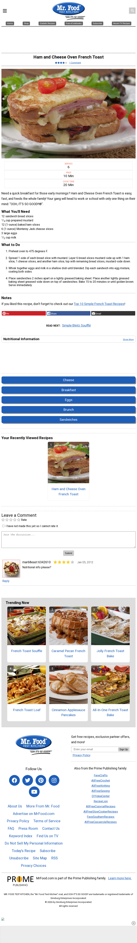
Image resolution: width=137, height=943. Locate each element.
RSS (54, 858)
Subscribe (47, 851)
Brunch (68, 410)
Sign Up (124, 749)
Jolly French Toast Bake (110, 653)
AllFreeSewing (101, 791)
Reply (5, 581)
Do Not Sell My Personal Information (34, 843)
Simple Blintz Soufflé (76, 325)
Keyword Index (20, 836)
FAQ (11, 828)
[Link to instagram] (54, 780)
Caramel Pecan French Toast (68, 653)
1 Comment (75, 62)
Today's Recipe (23, 851)
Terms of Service (46, 821)
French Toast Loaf (26, 710)
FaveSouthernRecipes (100, 817)
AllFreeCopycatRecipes (100, 806)
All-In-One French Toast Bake (110, 712)
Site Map (40, 858)
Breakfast (68, 390)
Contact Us (51, 828)
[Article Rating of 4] (61, 62)
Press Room (28, 828)
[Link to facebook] (14, 780)
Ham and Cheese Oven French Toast (68, 491)
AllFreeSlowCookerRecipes (100, 811)
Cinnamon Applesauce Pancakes (68, 712)
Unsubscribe (19, 858)
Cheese (68, 380)
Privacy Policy (18, 821)
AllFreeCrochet (100, 780)
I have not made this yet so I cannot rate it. (32, 526)
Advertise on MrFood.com (33, 814)
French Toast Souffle (26, 651)
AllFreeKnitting (101, 785)
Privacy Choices (33, 865)
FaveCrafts (101, 775)
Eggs (68, 400)
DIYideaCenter (101, 796)
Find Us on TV (47, 836)
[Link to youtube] (34, 791)
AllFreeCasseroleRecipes (101, 822)
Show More (128, 339)
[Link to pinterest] (40, 780)
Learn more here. (120, 878)
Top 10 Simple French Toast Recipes (99, 304)
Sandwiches (68, 420)
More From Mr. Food (42, 806)
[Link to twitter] (27, 780)
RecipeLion (101, 801)
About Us (15, 806)
